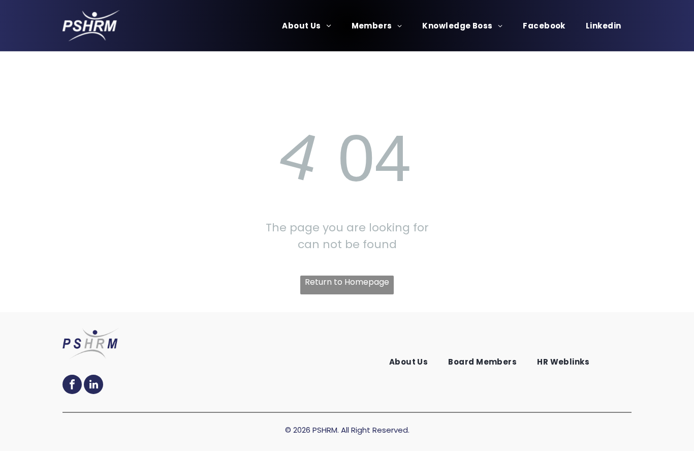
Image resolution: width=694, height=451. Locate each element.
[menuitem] (306, 26)
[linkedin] (93, 386)
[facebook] (72, 386)
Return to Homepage (347, 282)
